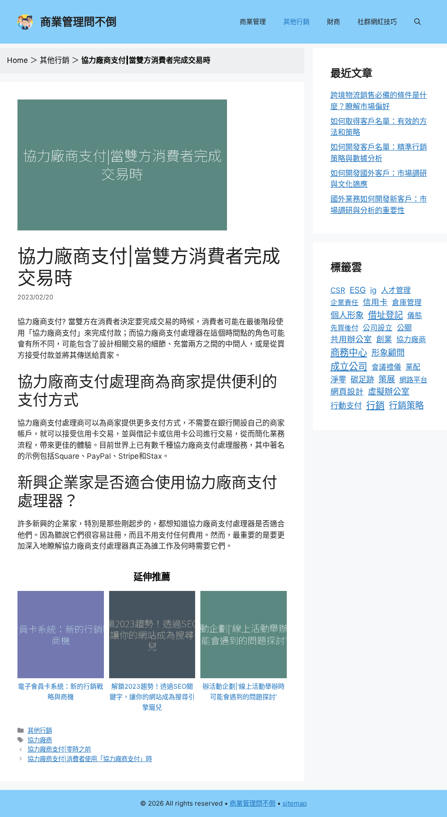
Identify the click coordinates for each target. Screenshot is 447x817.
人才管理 (396, 290)
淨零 (338, 379)
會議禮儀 (386, 367)
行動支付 (346, 405)
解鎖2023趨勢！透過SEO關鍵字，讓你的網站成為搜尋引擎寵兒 (152, 696)
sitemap (294, 803)
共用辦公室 (351, 339)
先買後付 (344, 327)
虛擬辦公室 (388, 392)
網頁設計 (347, 392)
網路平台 (413, 379)
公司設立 (377, 327)
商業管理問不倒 (78, 21)
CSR (337, 290)
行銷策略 (406, 405)
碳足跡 (362, 379)
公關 (404, 327)
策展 (386, 379)
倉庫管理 (407, 302)
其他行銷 (296, 21)
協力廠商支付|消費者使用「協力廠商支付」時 (90, 758)
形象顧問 (388, 353)
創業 (384, 339)
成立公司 (348, 366)
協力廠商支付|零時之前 (59, 749)
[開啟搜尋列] (418, 22)
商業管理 (253, 21)
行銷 (375, 405)
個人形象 (347, 315)
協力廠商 (40, 740)
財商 (333, 21)
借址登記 (385, 314)
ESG (358, 290)
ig (373, 290)
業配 (413, 367)
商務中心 (348, 352)
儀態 (414, 315)
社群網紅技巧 (377, 21)
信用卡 (375, 302)
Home (17, 60)
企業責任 (344, 302)
